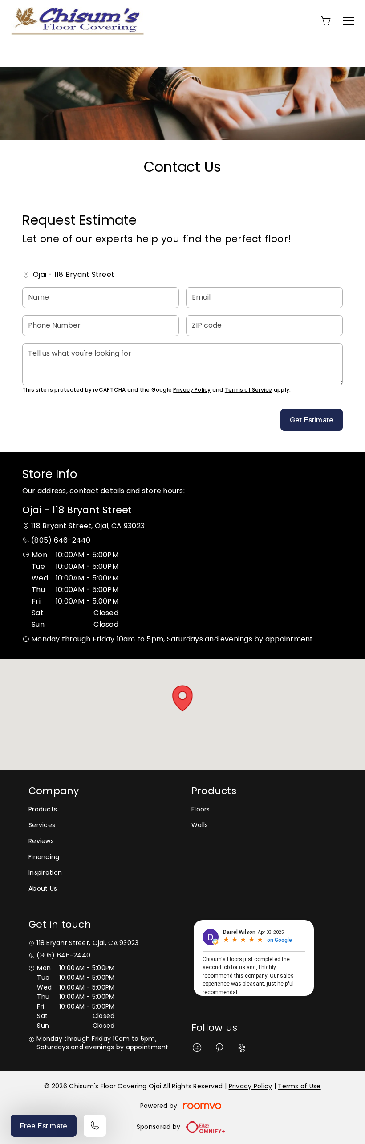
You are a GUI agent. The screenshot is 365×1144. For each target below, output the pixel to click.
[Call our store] (95, 1126)
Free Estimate (43, 1125)
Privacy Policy (192, 390)
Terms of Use (299, 1086)
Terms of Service (248, 390)
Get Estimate (311, 419)
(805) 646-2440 (60, 540)
